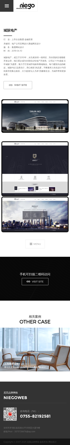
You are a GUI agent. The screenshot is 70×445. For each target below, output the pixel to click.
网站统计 (52, 442)
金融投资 (28, 39)
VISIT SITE (20, 85)
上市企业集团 (18, 39)
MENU (37, 243)
